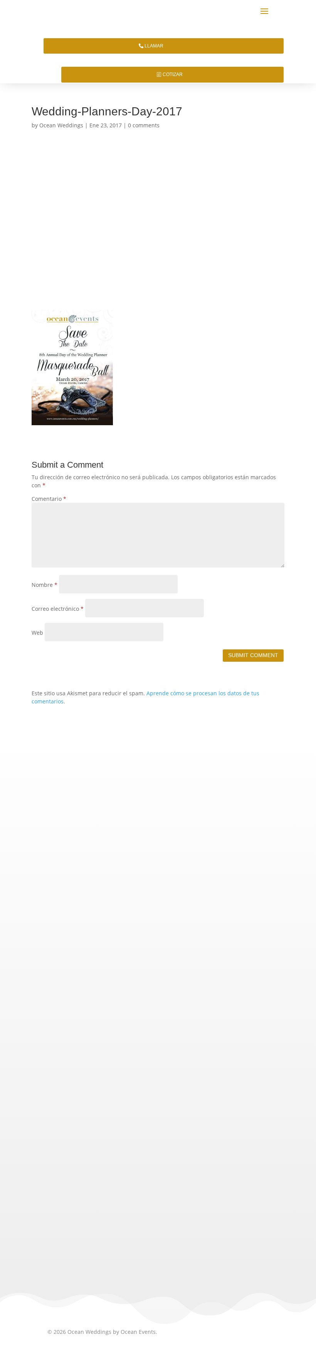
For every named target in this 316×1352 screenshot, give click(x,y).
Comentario (49, 498)
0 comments (144, 125)
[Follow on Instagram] (73, 1175)
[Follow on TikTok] (55, 1175)
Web (37, 632)
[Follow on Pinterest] (110, 1175)
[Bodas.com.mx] (67, 1244)
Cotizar (173, 74)
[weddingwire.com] (116, 1244)
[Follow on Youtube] (129, 1175)
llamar (154, 46)
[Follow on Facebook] (92, 1175)
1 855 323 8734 (137, 1054)
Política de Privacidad (75, 1114)
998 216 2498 (121, 1067)
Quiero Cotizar (158, 850)
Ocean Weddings (61, 125)
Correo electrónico (58, 608)
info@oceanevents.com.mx (96, 1081)
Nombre (44, 584)
